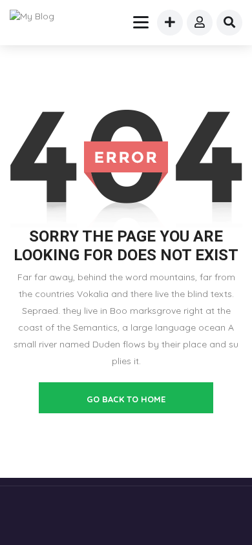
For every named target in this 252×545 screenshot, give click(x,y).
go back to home (126, 399)
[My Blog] (40, 16)
